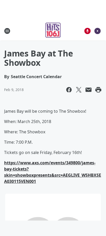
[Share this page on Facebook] (69, 89)
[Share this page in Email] (88, 89)
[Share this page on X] (78, 89)
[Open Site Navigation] (7, 31)
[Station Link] (53, 30)
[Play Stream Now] (97, 31)
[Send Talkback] (87, 31)
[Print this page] (98, 89)
